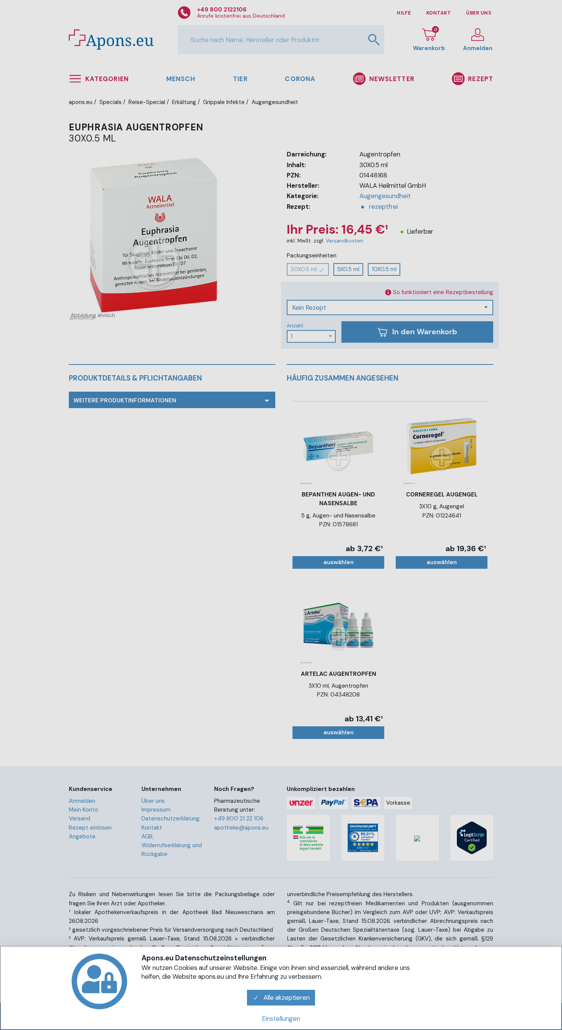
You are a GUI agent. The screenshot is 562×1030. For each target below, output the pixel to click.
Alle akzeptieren (286, 997)
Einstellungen (281, 1018)
